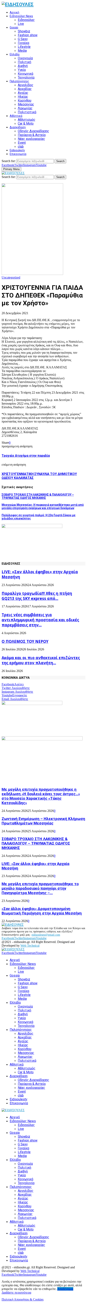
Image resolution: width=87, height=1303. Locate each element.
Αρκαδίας (25, 89)
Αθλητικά (16, 115)
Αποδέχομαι (65, 1289)
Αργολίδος (25, 85)
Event (22, 143)
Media (22, 51)
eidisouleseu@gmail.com (46, 934)
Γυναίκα (23, 43)
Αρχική (14, 12)
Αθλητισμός (26, 120)
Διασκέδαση (18, 127)
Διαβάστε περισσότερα (16, 1292)
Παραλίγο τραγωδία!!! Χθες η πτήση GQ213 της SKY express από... (37, 596)
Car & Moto (26, 123)
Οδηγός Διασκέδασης (33, 131)
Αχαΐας (23, 93)
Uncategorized (11, 277)
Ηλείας (23, 97)
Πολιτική (24, 62)
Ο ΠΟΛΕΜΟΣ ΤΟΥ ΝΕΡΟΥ (25, 641)
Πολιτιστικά (27, 112)
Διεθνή (23, 66)
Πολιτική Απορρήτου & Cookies (23, 1299)
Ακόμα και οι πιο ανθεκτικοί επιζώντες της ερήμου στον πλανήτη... (41, 660)
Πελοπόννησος (19, 81)
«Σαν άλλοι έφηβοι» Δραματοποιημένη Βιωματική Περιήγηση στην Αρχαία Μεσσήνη (42, 911)
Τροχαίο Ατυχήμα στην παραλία (26, 456)
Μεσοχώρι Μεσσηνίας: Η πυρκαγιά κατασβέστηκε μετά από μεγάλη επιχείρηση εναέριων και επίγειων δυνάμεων (43, 506)
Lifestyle (24, 47)
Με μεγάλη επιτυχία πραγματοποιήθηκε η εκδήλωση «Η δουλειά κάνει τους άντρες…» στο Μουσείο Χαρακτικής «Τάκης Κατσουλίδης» (41, 796)
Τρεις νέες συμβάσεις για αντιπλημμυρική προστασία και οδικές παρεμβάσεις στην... (40, 619)
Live (21, 24)
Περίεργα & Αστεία (32, 135)
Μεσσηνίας (26, 104)
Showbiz (24, 31)
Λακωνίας (25, 108)
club (21, 146)
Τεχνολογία (26, 77)
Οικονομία (25, 58)
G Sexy (23, 39)
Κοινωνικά (25, 74)
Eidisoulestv (17, 150)
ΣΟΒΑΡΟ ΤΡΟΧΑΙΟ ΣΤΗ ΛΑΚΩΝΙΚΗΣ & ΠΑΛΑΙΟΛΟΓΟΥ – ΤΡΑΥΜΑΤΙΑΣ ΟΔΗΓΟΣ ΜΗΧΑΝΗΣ (38, 496)
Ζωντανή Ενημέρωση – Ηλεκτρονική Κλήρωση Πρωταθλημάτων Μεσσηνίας (43, 821)
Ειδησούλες (26, 20)
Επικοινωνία (18, 154)
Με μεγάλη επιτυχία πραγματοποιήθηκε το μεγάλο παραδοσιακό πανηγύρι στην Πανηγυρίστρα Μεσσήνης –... (40, 888)
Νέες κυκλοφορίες (31, 139)
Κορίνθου (24, 100)
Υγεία (22, 70)
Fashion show (27, 35)
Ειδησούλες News (21, 16)
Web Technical (29, 945)
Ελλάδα (14, 54)
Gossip (14, 27)
